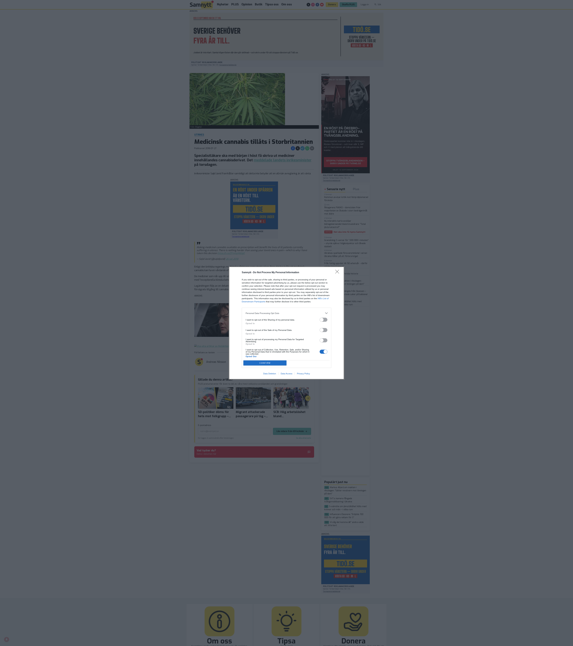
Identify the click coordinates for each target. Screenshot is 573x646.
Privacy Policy (303, 373)
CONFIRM (265, 363)
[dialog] (286, 323)
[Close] (338, 272)
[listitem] (286, 313)
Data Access (286, 373)
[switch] (323, 320)
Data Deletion (269, 373)
